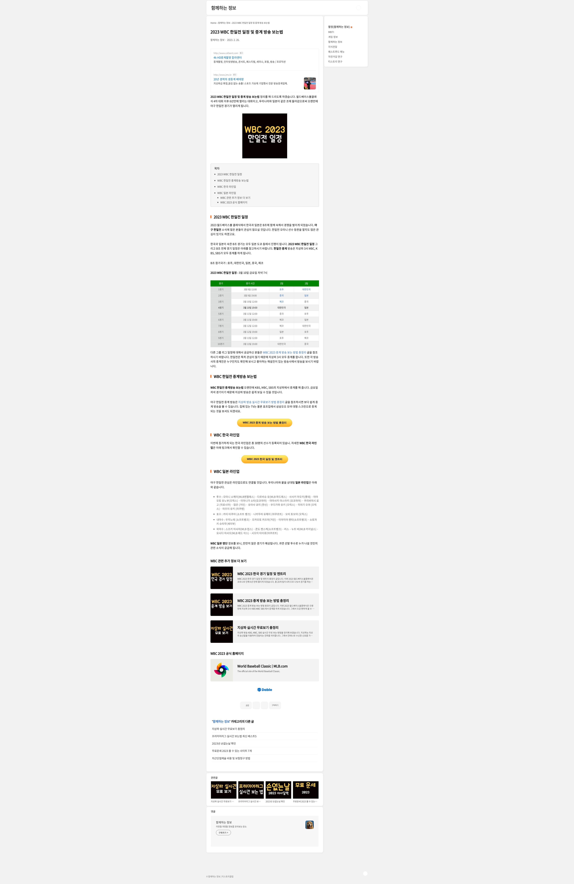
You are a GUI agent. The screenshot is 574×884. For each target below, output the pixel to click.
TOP (365, 873)
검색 (358, 8)
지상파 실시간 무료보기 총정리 (228, 729)
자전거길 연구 (335, 56)
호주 (282, 289)
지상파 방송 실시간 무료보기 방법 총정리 (261, 402)
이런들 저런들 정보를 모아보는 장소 (231, 826)
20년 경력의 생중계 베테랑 (229, 79)
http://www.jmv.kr (223, 74)
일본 (306, 295)
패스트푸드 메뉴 (336, 51)
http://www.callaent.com (226, 53)
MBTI (331, 32)
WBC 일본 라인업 (226, 193)
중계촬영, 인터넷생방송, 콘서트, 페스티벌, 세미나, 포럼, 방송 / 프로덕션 (250, 61)
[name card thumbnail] (309, 825)
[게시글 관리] (264, 705)
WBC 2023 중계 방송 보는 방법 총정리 (284, 352)
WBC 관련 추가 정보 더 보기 (235, 197)
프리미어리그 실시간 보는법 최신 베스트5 (234, 736)
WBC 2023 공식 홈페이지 (233, 202)
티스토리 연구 (335, 61)
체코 (282, 301)
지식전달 (332, 46)
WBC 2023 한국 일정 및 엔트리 (264, 459)
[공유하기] (256, 705)
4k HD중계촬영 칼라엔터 (228, 57)
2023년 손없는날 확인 (224, 743)
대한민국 (306, 289)
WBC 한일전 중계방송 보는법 (233, 180)
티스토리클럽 (227, 876)
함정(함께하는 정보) (339, 27)
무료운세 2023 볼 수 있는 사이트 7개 (232, 751)
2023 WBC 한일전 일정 (229, 174)
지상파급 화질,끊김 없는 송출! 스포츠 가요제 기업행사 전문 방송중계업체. (251, 83)
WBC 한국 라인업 (226, 186)
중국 (282, 295)
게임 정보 (333, 37)
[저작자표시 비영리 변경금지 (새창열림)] (285, 704)
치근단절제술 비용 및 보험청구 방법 (231, 758)
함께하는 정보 (223, 7)
